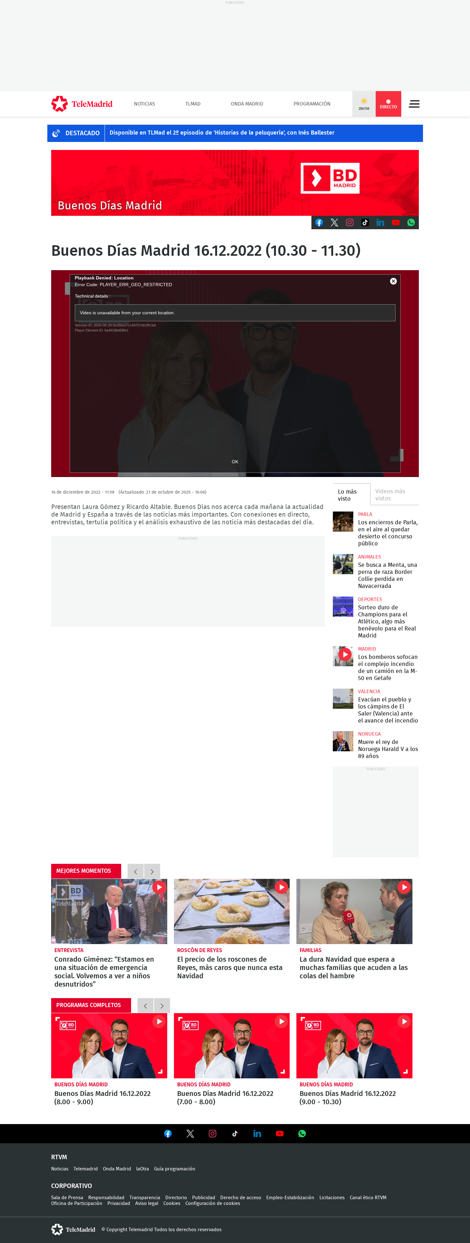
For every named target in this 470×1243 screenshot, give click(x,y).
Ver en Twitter (190, 1135)
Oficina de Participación (76, 1203)
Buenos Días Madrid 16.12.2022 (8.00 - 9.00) (109, 1045)
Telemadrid (86, 1169)
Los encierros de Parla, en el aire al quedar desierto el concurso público (343, 522)
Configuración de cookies (212, 1203)
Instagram (349, 222)
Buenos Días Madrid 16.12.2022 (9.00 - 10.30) (354, 1045)
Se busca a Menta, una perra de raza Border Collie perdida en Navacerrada (343, 564)
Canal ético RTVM (368, 1197)
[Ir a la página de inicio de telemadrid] (82, 104)
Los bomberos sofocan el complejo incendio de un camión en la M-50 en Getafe (343, 656)
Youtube (395, 222)
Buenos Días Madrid (81, 1084)
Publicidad (203, 1197)
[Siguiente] (152, 871)
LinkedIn (380, 222)
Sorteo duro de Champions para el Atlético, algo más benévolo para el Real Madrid (343, 607)
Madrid (367, 649)
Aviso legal (146, 1203)
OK (235, 461)
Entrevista (68, 950)
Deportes (370, 599)
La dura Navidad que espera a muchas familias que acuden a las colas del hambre (354, 911)
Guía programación (174, 1169)
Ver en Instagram (212, 1133)
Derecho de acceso (240, 1197)
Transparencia (144, 1197)
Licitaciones (332, 1197)
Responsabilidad (106, 1197)
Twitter (334, 222)
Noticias (144, 103)
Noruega (369, 734)
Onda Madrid (247, 103)
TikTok (365, 222)
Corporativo (71, 1186)
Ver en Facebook (167, 1135)
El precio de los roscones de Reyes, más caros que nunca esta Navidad (232, 911)
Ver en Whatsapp (302, 1133)
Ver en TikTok (235, 1135)
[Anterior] (136, 871)
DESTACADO (83, 133)
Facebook (319, 222)
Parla (365, 514)
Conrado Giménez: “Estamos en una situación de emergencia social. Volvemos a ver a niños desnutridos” (109, 911)
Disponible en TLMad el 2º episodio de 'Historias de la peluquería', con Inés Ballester (222, 133)
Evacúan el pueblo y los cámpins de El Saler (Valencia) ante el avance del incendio (343, 699)
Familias (311, 950)
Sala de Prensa (67, 1197)
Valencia (369, 691)
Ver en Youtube (279, 1133)
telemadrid (73, 1229)
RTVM (59, 1157)
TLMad (192, 103)
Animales (369, 556)
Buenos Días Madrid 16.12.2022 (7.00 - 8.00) (232, 1045)
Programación (312, 103)
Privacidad (118, 1203)
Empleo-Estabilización (290, 1197)
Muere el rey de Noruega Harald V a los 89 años (343, 741)
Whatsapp (411, 222)
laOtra (142, 1169)
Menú (414, 104)
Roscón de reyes (199, 950)
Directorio (176, 1197)
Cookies (171, 1203)
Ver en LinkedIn (257, 1133)
